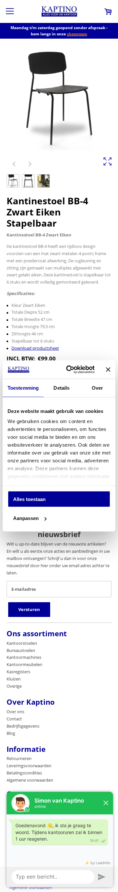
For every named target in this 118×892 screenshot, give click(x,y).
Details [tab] (61, 387)
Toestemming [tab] (23, 387)
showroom (77, 33)
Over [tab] (97, 387)
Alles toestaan (29, 499)
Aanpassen (26, 518)
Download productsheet (35, 348)
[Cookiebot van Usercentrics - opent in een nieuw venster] (69, 369)
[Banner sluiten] (108, 369)
